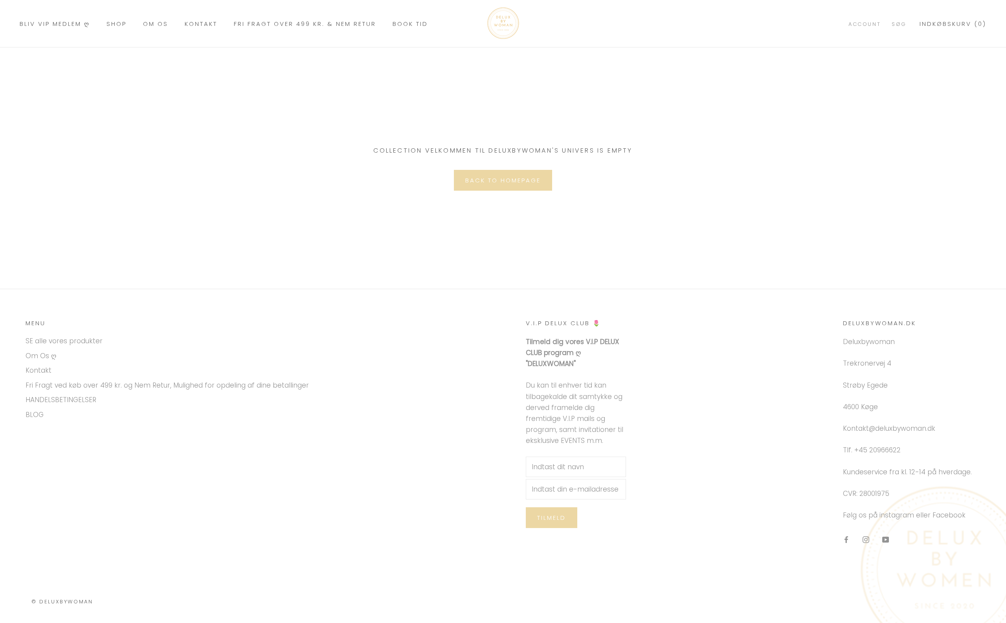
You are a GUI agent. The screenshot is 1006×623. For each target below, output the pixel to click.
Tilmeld (551, 518)
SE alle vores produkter (64, 341)
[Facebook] (846, 539)
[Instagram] (866, 539)
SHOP (116, 24)
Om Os (155, 24)
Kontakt (201, 24)
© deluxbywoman (62, 601)
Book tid (410, 24)
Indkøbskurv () (953, 24)
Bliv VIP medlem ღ (55, 24)
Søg (899, 24)
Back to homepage (503, 180)
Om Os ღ (41, 356)
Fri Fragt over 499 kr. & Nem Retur (305, 24)
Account (864, 24)
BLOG (35, 414)
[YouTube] (885, 539)
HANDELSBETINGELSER (61, 399)
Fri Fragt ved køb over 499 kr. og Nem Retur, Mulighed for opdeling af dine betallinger (167, 385)
